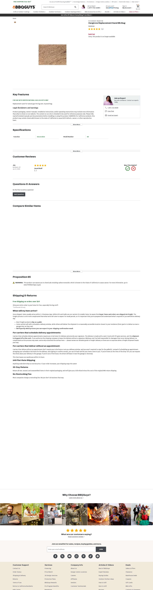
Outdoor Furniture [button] (55, 12)
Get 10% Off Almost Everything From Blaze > (76, 15)
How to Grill (102, 583)
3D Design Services (51, 575)
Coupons (128, 579)
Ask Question (19, 194)
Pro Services (90, 2)
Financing (48, 568)
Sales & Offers (130, 568)
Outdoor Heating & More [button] (72, 12)
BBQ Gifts (129, 586)
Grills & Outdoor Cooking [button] (21, 12)
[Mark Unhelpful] (133, 168)
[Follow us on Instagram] (76, 556)
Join (101, 549)
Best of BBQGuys (104, 568)
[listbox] (15, 22)
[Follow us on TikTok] (90, 556)
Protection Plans (50, 579)
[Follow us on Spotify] (98, 556)
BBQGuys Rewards (51, 583)
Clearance (129, 572)
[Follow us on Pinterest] (83, 556)
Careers (73, 575)
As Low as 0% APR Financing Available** (60, 2)
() (102, 29)
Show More (76, 124)
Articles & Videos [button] (119, 12)
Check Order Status (124, 2)
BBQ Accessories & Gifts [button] (92, 12)
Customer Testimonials (78, 586)
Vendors (73, 583)
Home (14, 18)
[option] (15, 24)
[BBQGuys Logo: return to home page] (26, 7)
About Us (74, 568)
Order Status (17, 572)
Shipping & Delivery (19, 575)
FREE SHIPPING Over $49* (22, 2)
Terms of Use (17, 583)
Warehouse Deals (131, 575)
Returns (15, 579)
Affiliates (74, 579)
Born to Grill (103, 586)
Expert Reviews (104, 572)
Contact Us (16, 568)
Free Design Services (79, 2)
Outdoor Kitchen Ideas (106, 579)
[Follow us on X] (62, 556)
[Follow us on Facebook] (55, 556)
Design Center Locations (103, 2)
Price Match (49, 572)
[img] (52, 54)
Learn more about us (75, 498)
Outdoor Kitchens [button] (39, 12)
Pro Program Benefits (52, 586)
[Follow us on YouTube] (69, 556)
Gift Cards (114, 2)
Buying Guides (103, 575)
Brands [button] (107, 12)
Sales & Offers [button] (133, 12)
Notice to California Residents (23, 586)
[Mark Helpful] (127, 168)
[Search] (75, 7)
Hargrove (91, 26)
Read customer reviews (75, 537)
